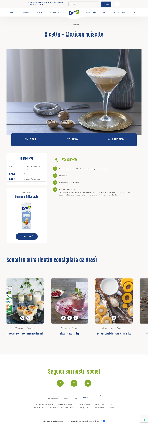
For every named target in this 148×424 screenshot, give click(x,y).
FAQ (75, 398)
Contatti (65, 398)
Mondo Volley (55, 12)
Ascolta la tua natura (65, 404)
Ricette (104, 12)
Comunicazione (52, 398)
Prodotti (12, 12)
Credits (111, 407)
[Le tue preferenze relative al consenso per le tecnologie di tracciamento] (144, 420)
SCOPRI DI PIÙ (26, 236)
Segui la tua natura (83, 404)
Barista (26, 12)
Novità (39, 12)
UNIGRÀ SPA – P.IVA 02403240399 (61, 407)
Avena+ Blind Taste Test (103, 404)
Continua (106, 4)
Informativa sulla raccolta (53, 421)
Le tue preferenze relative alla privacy (83, 421)
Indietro (75, 25)
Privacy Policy (84, 407)
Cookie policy (99, 407)
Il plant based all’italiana (44, 404)
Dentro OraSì (90, 12)
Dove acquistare (118, 12)
